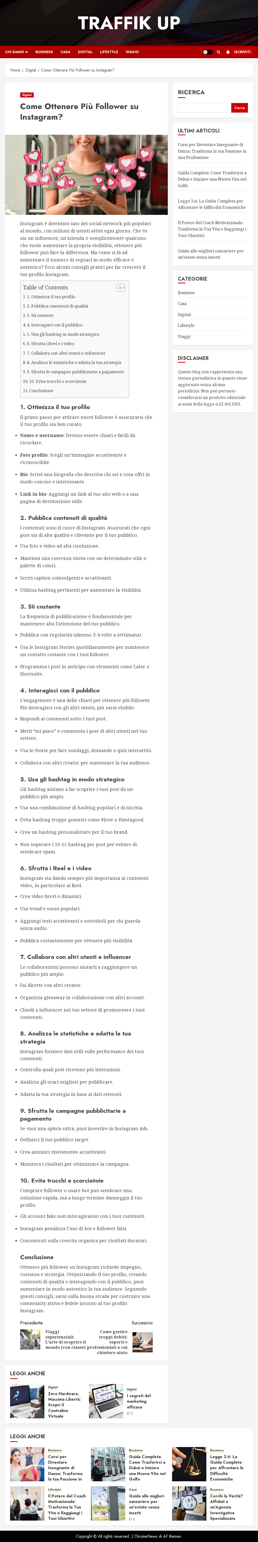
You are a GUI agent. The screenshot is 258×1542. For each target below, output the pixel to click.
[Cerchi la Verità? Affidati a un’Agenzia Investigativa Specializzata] (189, 1503)
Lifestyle (109, 51)
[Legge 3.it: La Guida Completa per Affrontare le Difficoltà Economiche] (189, 1464)
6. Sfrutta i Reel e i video (50, 343)
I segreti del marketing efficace (139, 1401)
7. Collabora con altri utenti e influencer (66, 353)
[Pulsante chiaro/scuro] (208, 52)
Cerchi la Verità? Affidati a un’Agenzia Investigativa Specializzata (226, 1507)
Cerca (239, 107)
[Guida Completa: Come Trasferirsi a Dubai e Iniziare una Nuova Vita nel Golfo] (108, 1464)
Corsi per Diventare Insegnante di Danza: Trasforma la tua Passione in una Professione (212, 151)
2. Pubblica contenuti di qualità (57, 306)
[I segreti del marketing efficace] (106, 1401)
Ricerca (191, 92)
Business (44, 51)
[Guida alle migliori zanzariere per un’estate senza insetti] (108, 1503)
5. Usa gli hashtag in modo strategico (63, 334)
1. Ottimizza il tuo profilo (51, 296)
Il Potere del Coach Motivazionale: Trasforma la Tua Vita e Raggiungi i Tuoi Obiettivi (212, 229)
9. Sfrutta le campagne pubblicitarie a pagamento (75, 372)
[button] (218, 52)
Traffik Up (129, 23)
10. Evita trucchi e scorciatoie (57, 381)
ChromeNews (145, 1536)
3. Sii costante (40, 315)
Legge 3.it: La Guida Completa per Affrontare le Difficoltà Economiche (227, 1468)
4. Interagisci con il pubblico (54, 325)
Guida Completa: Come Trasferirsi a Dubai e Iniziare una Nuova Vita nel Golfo (212, 179)
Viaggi (132, 51)
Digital (85, 51)
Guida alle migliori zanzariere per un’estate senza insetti (146, 1504)
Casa (65, 51)
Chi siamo (14, 51)
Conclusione (41, 390)
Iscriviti (242, 51)
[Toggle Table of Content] (118, 287)
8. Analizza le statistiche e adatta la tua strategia (74, 362)
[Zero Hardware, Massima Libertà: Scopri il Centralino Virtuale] (27, 1401)
